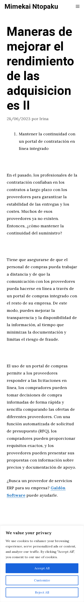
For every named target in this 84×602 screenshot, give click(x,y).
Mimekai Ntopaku (31, 7)
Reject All (42, 592)
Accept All (42, 568)
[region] (42, 563)
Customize (42, 580)
